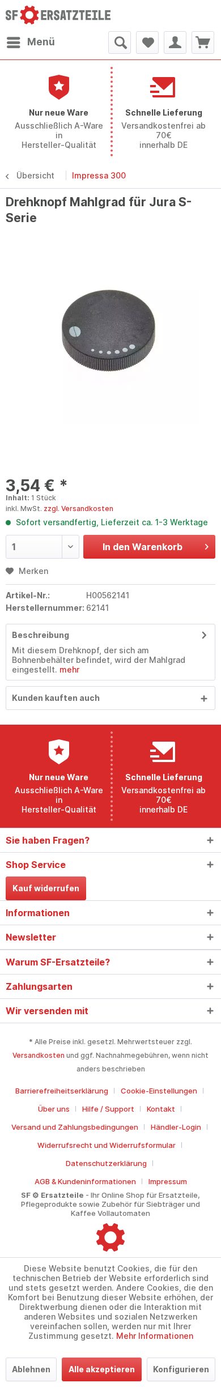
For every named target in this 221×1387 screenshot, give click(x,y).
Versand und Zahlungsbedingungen (74, 1126)
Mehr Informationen (154, 1336)
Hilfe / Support (108, 1108)
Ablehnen (31, 1369)
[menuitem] (30, 42)
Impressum (167, 1181)
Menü (41, 42)
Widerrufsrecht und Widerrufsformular (106, 1145)
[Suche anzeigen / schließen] (119, 42)
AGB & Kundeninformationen (85, 1181)
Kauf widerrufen (45, 888)
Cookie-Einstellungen (159, 1090)
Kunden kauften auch (56, 698)
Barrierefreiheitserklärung (61, 1090)
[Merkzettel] (147, 42)
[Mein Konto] (175, 42)
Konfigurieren (181, 1369)
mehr (68, 669)
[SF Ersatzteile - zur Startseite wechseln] (58, 15)
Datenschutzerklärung (106, 1163)
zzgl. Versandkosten (78, 508)
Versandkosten (38, 1055)
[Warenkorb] (203, 42)
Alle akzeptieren (102, 1369)
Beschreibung (40, 635)
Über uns (54, 1108)
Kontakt (161, 1108)
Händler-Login (176, 1126)
